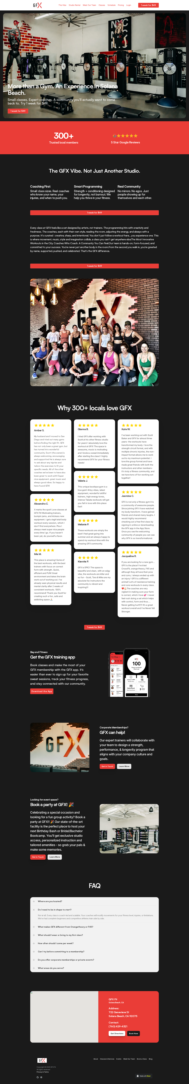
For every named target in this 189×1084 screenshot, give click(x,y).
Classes (102, 5)
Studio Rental (74, 5)
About (95, 1059)
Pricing (121, 5)
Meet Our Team (89, 5)
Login (128, 5)
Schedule (111, 5)
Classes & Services (107, 1059)
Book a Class (142, 1059)
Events (118, 1059)
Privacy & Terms (43, 1072)
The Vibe (62, 5)
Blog (150, 1059)
